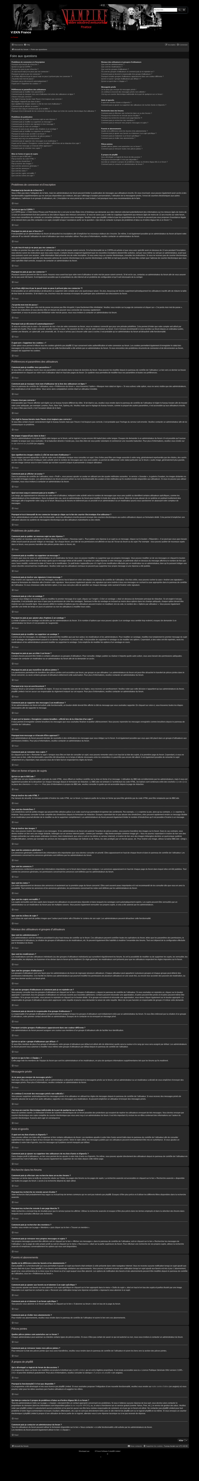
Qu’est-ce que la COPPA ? (22, 67)
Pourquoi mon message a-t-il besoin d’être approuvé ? (32, 146)
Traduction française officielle (96, 1454)
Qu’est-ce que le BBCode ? (22, 156)
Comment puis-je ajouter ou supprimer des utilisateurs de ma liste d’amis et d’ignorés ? (133, 105)
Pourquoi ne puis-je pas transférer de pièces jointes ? (32, 136)
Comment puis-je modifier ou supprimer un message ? (32, 122)
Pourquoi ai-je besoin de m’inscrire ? (25, 64)
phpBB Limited (78, 1370)
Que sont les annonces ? (21, 168)
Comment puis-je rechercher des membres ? (118, 120)
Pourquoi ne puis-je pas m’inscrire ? (25, 69)
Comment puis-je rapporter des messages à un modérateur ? (35, 141)
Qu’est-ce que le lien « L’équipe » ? (114, 81)
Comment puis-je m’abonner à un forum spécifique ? (120, 136)
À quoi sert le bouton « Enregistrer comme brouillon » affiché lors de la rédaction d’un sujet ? (46, 143)
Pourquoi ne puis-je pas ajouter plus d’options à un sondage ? (35, 129)
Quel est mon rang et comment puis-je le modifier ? (31, 109)
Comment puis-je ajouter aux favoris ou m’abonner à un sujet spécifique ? (128, 133)
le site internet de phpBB (22, 444)
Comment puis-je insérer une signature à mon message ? (33, 124)
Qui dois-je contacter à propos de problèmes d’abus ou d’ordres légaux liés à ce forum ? (134, 162)
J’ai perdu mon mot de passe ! (23, 79)
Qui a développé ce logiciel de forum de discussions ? (121, 157)
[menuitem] (27, 45)
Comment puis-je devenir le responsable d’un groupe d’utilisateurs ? (126, 74)
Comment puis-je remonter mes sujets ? (27, 148)
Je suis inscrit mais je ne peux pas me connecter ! (30, 72)
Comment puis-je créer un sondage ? (25, 126)
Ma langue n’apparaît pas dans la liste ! (26, 101)
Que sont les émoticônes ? (22, 161)
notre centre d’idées (160, 1386)
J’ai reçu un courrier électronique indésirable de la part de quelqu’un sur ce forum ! (132, 94)
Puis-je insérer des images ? (22, 164)
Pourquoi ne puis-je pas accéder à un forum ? (29, 134)
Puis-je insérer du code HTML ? (23, 159)
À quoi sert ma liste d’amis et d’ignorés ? (116, 102)
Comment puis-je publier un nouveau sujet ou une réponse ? (34, 119)
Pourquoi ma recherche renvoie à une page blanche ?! (121, 118)
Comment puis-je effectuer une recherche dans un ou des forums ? (126, 113)
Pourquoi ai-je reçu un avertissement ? (26, 138)
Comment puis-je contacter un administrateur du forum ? (122, 164)
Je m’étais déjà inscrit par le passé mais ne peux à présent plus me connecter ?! (42, 76)
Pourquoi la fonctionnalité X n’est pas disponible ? (119, 159)
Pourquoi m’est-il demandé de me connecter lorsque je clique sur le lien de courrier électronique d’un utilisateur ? (54, 111)
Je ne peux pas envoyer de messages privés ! (118, 89)
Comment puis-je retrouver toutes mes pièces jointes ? (121, 149)
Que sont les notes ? (19, 171)
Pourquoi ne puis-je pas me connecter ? (27, 74)
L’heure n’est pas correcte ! (22, 97)
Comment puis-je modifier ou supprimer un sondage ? (32, 131)
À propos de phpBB (102, 1373)
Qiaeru (111, 1454)
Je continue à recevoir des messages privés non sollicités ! (123, 92)
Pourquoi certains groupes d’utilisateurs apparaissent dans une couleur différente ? (132, 76)
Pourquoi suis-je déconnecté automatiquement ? (30, 81)
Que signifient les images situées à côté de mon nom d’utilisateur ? (36, 104)
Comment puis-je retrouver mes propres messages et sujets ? (124, 123)
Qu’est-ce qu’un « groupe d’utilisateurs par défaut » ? (121, 79)
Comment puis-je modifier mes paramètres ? (28, 92)
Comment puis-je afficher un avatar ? (25, 106)
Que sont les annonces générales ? (25, 166)
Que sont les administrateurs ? (112, 64)
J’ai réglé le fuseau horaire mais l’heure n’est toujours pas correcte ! (37, 99)
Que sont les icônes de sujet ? (23, 176)
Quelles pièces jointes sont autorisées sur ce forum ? (121, 146)
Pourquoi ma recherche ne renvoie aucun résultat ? (120, 115)
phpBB (92, 1451)
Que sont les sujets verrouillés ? (24, 173)
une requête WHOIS (80, 1405)
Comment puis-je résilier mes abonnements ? (118, 138)
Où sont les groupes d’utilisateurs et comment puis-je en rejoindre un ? (127, 72)
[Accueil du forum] (87, 17)
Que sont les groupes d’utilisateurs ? (115, 69)
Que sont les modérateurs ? (111, 67)
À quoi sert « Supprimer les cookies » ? (26, 84)
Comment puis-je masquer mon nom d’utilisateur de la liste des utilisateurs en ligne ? (43, 94)
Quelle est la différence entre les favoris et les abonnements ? (124, 131)
